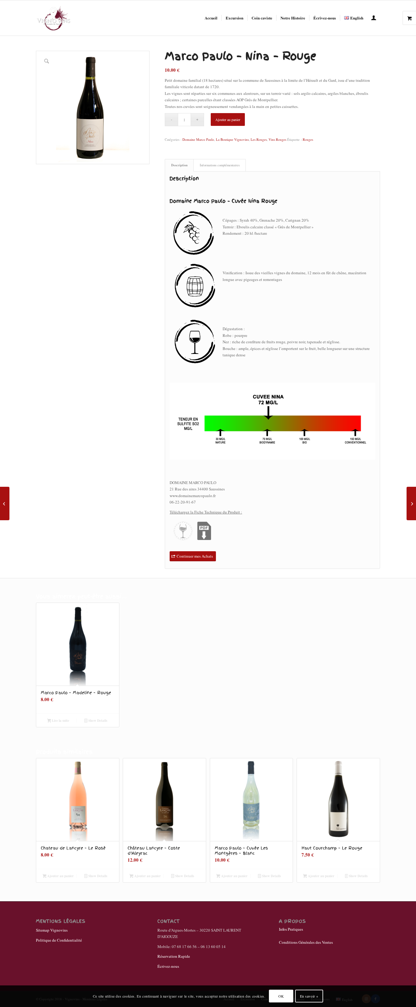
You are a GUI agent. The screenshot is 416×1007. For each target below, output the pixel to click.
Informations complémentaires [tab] (220, 165)
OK (281, 996)
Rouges (308, 139)
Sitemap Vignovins (52, 930)
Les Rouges (259, 139)
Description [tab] (179, 165)
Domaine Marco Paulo (198, 139)
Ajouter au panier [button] (60, 876)
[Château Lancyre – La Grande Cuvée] (411, 503)
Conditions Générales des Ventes (306, 942)
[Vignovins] (53, 18)
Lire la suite (60, 720)
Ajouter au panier (227, 119)
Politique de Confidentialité (59, 940)
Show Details (97, 720)
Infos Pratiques (291, 929)
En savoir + (309, 996)
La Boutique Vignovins (232, 139)
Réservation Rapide (173, 956)
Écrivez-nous (168, 966)
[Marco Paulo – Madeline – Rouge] (4, 503)
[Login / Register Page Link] (373, 18)
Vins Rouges (277, 139)
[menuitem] (211, 18)
